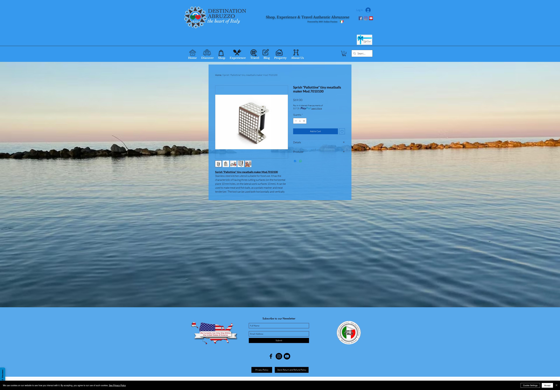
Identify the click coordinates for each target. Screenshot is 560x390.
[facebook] (271, 356)
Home (218, 75)
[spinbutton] (300, 121)
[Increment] (304, 121)
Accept (547, 385)
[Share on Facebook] (295, 161)
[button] (344, 53)
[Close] (556, 385)
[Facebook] (360, 18)
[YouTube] (371, 18)
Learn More (316, 108)
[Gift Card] (364, 40)
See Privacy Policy (117, 385)
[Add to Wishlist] (342, 131)
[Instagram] (366, 18)
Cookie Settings (530, 385)
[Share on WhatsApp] (300, 161)
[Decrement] (296, 121)
